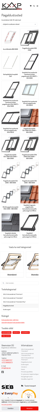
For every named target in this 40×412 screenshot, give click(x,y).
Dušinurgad (6, 309)
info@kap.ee (6, 368)
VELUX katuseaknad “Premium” (13, 294)
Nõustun (29, 408)
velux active (6, 336)
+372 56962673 (7, 362)
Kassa (23, 369)
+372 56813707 (6, 360)
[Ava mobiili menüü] (37, 6)
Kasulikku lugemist (27, 379)
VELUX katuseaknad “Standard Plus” (14, 302)
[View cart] (31, 6)
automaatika (6, 332)
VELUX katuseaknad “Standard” (13, 298)
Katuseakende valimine (9, 320)
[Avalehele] (11, 6)
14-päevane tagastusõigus (30, 374)
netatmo (16, 332)
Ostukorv (24, 367)
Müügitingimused (26, 377)
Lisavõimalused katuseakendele (12, 323)
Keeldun (10, 408)
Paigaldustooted (8, 306)
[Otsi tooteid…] (34, 6)
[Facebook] (2, 372)
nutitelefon (25, 332)
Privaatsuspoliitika (7, 404)
